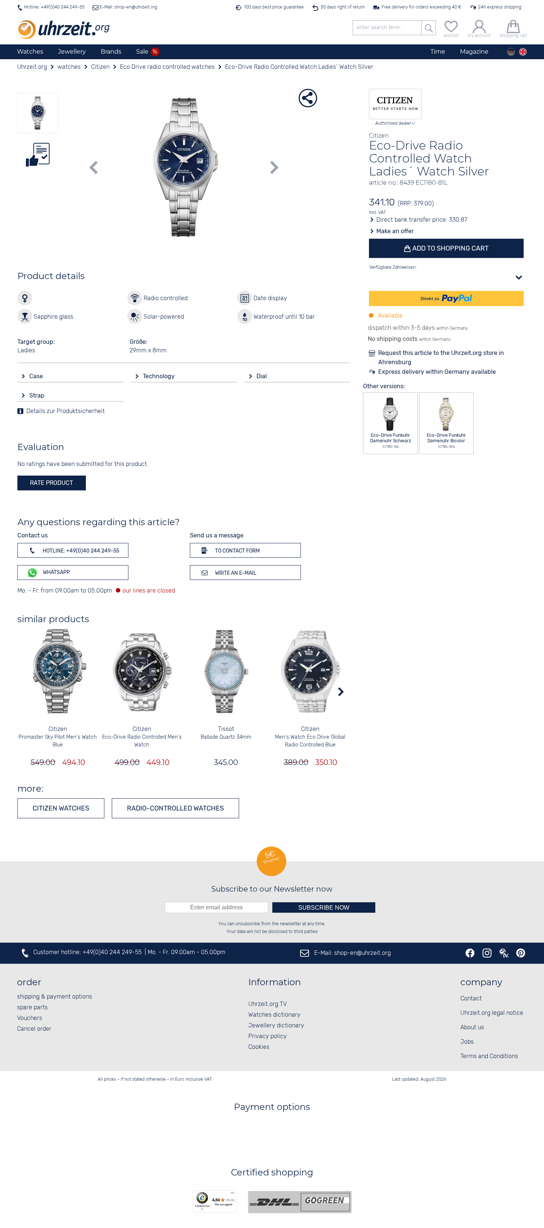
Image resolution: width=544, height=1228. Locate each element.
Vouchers (29, 1018)
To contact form (237, 551)
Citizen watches (61, 808)
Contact (471, 999)
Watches (30, 51)
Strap (37, 395)
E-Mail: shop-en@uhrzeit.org (127, 7)
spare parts (32, 1007)
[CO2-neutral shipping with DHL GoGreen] (300, 1202)
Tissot (226, 729)
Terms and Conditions (489, 1056)
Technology (159, 376)
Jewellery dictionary (276, 1026)
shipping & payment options (54, 997)
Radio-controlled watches (175, 808)
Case (36, 376)
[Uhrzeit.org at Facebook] (470, 953)
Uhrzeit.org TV (267, 1004)
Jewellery (72, 51)
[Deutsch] (511, 52)
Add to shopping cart (449, 248)
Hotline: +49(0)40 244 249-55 (54, 7)
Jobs (467, 1042)
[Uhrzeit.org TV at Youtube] (504, 953)
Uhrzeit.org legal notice (491, 1013)
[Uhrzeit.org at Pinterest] (521, 953)
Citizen (57, 729)
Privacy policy (267, 1036)
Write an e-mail (235, 573)
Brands (111, 51)
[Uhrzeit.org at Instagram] (487, 953)
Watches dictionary (274, 1015)
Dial (262, 376)
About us (472, 1027)
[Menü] (232, 1194)
